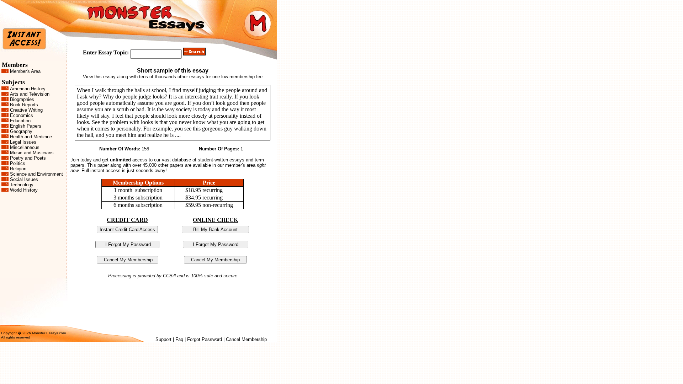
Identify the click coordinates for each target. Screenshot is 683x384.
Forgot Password (204, 339)
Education (20, 120)
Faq (179, 339)
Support (163, 339)
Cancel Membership (246, 339)
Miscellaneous (24, 147)
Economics (21, 115)
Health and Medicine (31, 136)
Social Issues (24, 179)
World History (24, 190)
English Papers (25, 126)
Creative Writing (26, 110)
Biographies (22, 99)
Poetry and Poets (28, 158)
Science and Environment (36, 174)
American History (28, 88)
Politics (17, 163)
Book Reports (24, 104)
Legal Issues (23, 142)
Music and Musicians (32, 152)
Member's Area (25, 71)
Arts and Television (29, 94)
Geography (21, 131)
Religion (18, 168)
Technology (21, 184)
